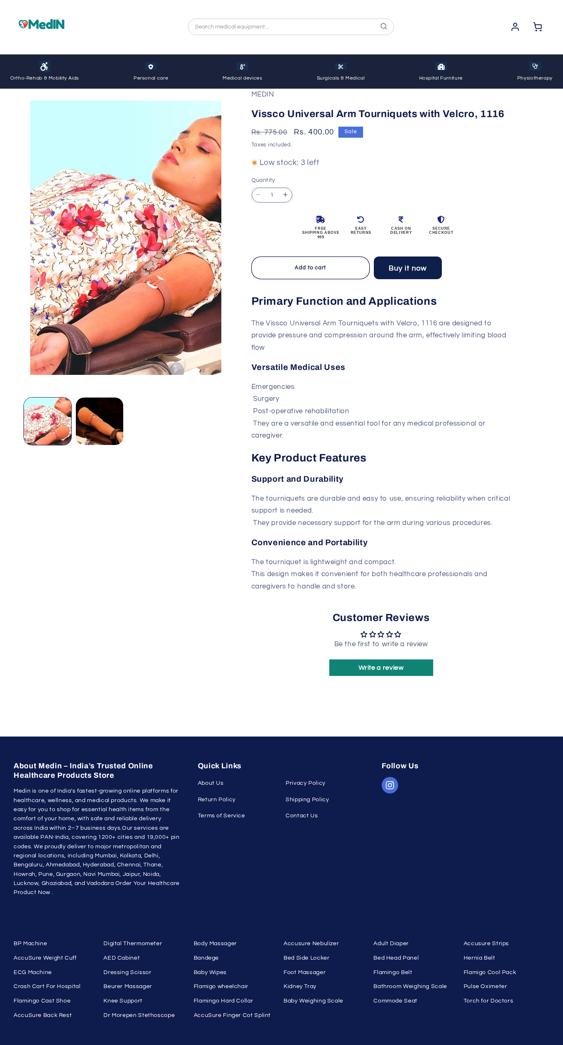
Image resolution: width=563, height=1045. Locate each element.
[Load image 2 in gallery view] (99, 421)
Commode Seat (395, 1001)
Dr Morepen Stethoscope (139, 1015)
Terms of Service (221, 816)
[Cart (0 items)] (538, 27)
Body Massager (215, 943)
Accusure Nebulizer (311, 943)
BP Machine (30, 943)
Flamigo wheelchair (221, 986)
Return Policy (217, 800)
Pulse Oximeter (485, 986)
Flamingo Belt (392, 972)
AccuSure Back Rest (43, 1015)
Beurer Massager (127, 986)
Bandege (206, 958)
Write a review (381, 667)
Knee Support (123, 1001)
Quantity (263, 180)
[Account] (515, 27)
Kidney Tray (300, 986)
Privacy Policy (306, 783)
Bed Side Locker (306, 958)
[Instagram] (390, 785)
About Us (211, 783)
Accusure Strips (486, 943)
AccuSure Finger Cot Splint (232, 1015)
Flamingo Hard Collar (223, 1001)
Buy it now (408, 268)
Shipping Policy (307, 800)
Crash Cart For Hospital (47, 986)
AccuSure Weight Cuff (45, 958)
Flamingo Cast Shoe (42, 1001)
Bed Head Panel (396, 958)
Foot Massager (305, 972)
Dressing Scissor (127, 972)
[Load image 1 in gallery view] (47, 421)
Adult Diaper (391, 943)
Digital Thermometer (132, 943)
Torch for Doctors (489, 1001)
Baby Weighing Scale (313, 1001)
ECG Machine (33, 972)
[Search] (384, 27)
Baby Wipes (210, 972)
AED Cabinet (121, 958)
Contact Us (302, 816)
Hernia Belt (479, 958)
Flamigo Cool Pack (490, 972)
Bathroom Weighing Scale (410, 986)
